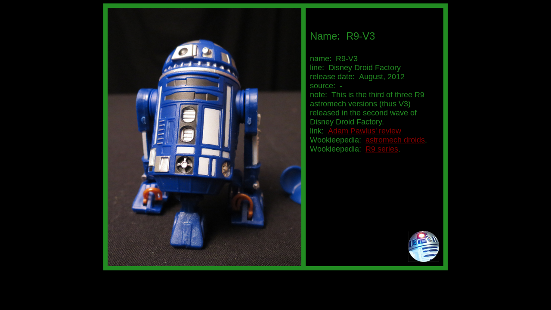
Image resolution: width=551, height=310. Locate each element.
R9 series (381, 149)
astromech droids (395, 140)
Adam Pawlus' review (364, 131)
